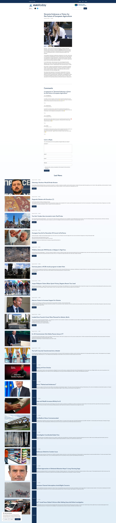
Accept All (17, 519)
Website (45, 162)
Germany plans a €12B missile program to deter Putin (48, 267)
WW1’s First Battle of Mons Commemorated (45, 418)
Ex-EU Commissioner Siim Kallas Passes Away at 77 (47, 334)
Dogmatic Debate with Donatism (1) (43, 199)
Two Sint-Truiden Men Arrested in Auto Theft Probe (47, 216)
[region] (12, 516)
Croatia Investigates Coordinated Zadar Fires (45, 435)
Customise (6, 519)
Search (85, 8)
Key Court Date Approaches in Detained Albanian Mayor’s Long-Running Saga (56, 468)
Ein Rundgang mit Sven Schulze (41, 367)
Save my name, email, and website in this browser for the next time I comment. (57, 168)
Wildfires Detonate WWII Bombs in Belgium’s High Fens (49, 250)
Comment (46, 143)
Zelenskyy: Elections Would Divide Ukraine (45, 182)
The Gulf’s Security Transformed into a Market (46, 351)
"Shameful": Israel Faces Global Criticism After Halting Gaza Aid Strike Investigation (57, 502)
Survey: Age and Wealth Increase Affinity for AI (46, 401)
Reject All (11, 519)
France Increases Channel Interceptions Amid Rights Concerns (51, 485)
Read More (34, 188)
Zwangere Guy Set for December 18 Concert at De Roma (49, 233)
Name (45, 154)
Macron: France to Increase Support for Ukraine (46, 300)
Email (45, 158)
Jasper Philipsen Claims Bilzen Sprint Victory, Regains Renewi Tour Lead (53, 283)
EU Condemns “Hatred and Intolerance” (44, 384)
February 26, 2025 (49, 96)
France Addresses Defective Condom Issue (45, 452)
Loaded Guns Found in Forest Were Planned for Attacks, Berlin (50, 317)
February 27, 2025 (48, 116)
